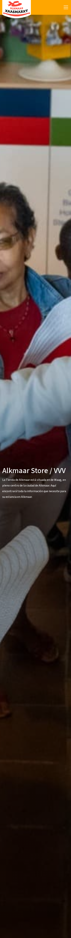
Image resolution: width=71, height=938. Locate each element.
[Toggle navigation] (66, 7)
